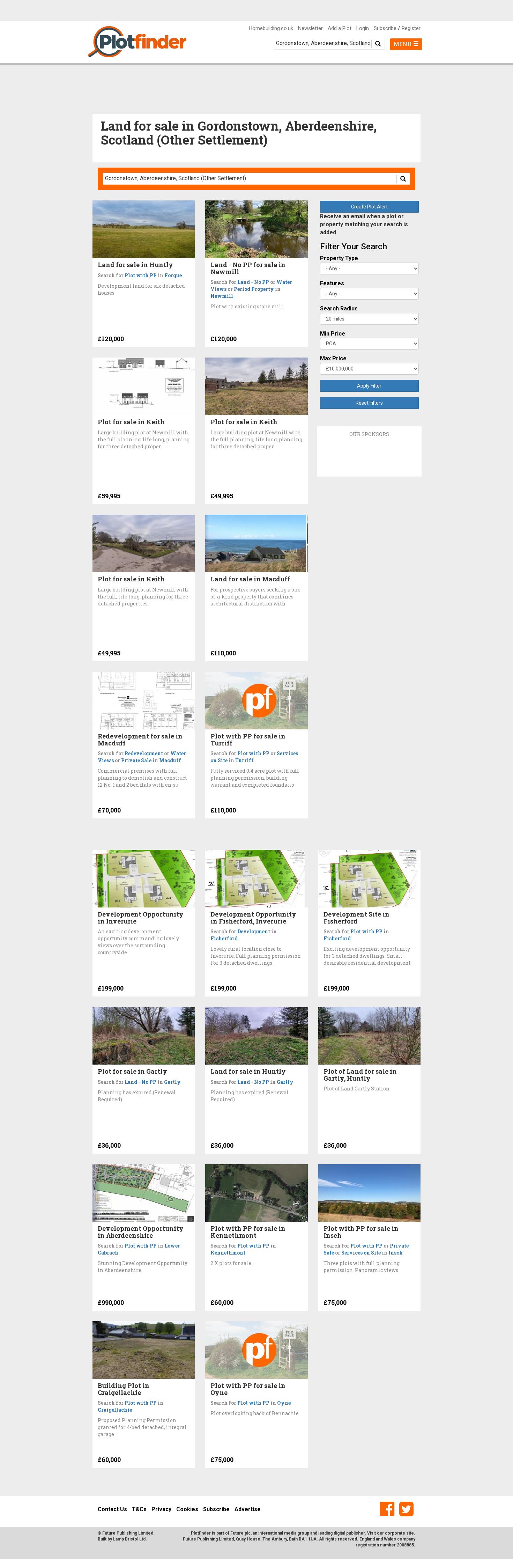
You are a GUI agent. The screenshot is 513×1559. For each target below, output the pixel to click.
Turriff (244, 760)
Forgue (173, 275)
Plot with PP (141, 275)
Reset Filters (369, 403)
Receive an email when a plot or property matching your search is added (364, 224)
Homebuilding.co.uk (271, 28)
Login (362, 28)
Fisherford (224, 938)
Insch (395, 1252)
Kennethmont (227, 1252)
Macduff (170, 760)
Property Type (339, 258)
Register (411, 28)
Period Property (254, 289)
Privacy (161, 1509)
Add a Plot (339, 28)
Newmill (221, 296)
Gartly (172, 1082)
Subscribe (385, 28)
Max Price (333, 358)
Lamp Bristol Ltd (129, 1539)
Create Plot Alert (369, 206)
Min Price (332, 333)
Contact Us (112, 1509)
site (410, 1533)
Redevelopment (144, 753)
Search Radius (339, 308)
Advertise (248, 1509)
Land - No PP (253, 282)
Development (253, 931)
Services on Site (361, 1252)
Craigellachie (115, 1409)
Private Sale (136, 760)
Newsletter (310, 28)
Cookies (187, 1509)
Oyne (284, 1402)
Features (332, 283)
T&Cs (139, 1509)
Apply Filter (369, 386)
